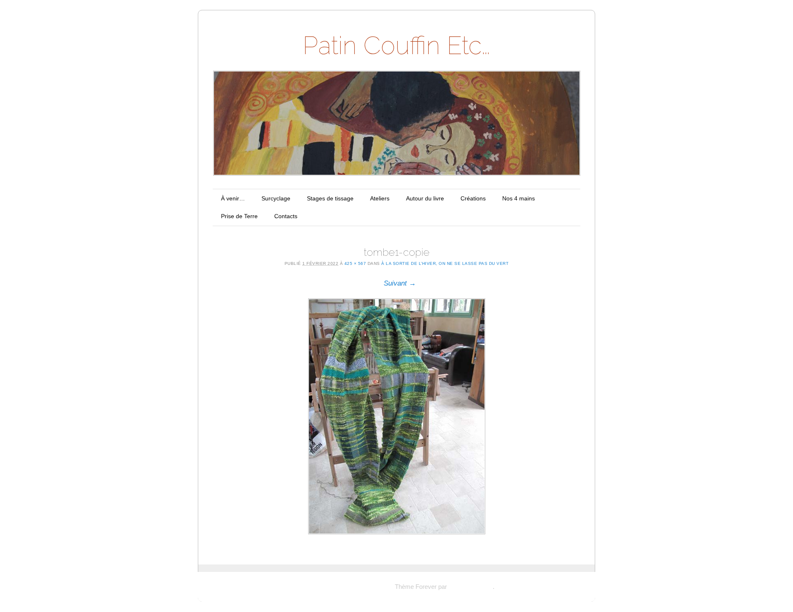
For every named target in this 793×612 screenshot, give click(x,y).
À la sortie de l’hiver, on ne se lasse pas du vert (444, 263)
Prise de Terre (239, 216)
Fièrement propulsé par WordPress (346, 586)
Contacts (285, 216)
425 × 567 (355, 263)
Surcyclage (275, 198)
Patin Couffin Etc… (396, 45)
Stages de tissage (330, 198)
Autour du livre (425, 198)
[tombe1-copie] (396, 416)
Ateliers (379, 198)
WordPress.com (471, 586)
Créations (473, 198)
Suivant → (400, 283)
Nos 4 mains (518, 198)
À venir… (233, 198)
